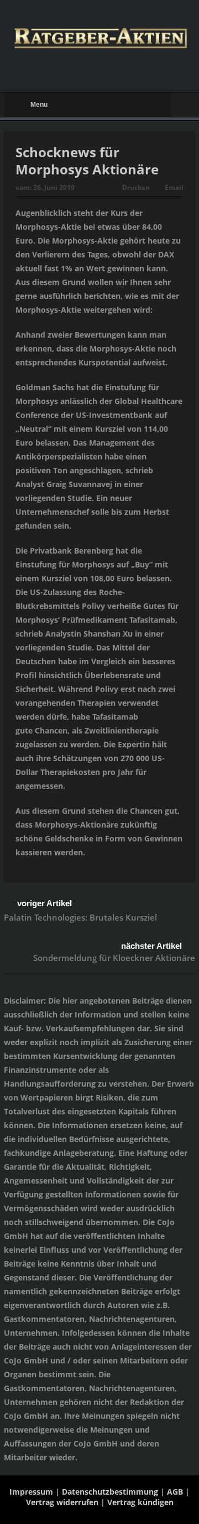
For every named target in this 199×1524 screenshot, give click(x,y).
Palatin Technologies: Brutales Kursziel (80, 917)
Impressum (31, 1491)
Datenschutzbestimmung (110, 1491)
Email (174, 187)
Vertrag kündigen (140, 1502)
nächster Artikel (151, 945)
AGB (175, 1491)
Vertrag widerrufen (62, 1502)
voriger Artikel (44, 903)
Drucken (136, 187)
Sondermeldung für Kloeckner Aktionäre (114, 957)
